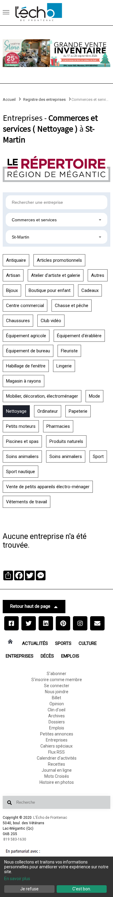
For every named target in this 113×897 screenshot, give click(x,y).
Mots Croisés (56, 776)
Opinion (56, 703)
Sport (98, 456)
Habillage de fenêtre (26, 366)
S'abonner (56, 673)
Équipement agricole (26, 335)
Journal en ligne (57, 770)
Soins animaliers (22, 456)
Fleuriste (69, 351)
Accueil (9, 99)
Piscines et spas (22, 441)
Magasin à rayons (23, 381)
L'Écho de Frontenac (50, 817)
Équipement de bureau (28, 351)
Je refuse (29, 888)
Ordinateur (47, 411)
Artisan (13, 275)
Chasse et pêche (71, 305)
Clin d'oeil (56, 709)
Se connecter (56, 685)
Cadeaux (90, 290)
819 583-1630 (14, 839)
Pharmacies (58, 426)
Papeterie (78, 411)
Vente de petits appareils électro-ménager (47, 486)
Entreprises (19, 656)
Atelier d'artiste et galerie (55, 275)
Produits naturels (66, 441)
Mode (94, 396)
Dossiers (57, 721)
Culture (88, 643)
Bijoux (12, 290)
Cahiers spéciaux (56, 746)
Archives (56, 715)
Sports (63, 643)
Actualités (35, 643)
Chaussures (18, 320)
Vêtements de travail (26, 502)
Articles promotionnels (59, 260)
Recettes (56, 764)
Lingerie (64, 366)
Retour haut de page (30, 606)
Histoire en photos (56, 782)
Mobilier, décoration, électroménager (42, 396)
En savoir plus (17, 878)
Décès (47, 656)
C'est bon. (81, 888)
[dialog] (56, 877)
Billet (56, 697)
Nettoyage (16, 411)
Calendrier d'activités (57, 758)
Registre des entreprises (44, 99)
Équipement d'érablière (79, 335)
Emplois (70, 656)
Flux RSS (56, 752)
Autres (97, 275)
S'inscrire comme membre (56, 679)
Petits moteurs (21, 426)
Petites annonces (56, 734)
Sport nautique (20, 471)
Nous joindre (56, 691)
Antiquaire (16, 260)
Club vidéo (51, 320)
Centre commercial (25, 305)
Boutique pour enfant (50, 290)
